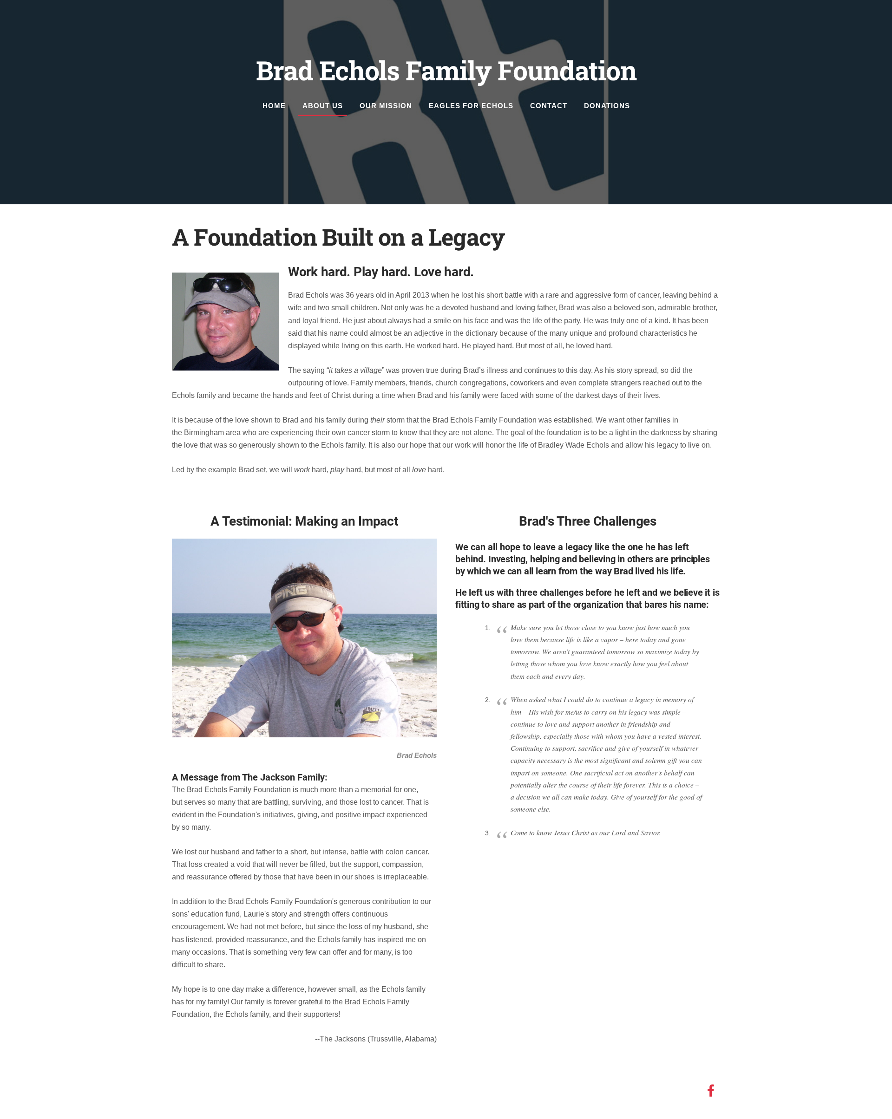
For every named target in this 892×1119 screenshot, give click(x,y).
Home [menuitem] (274, 106)
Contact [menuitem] (548, 106)
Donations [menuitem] (607, 106)
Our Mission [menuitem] (386, 106)
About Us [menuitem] (322, 106)
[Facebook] (711, 1090)
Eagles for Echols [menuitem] (471, 106)
